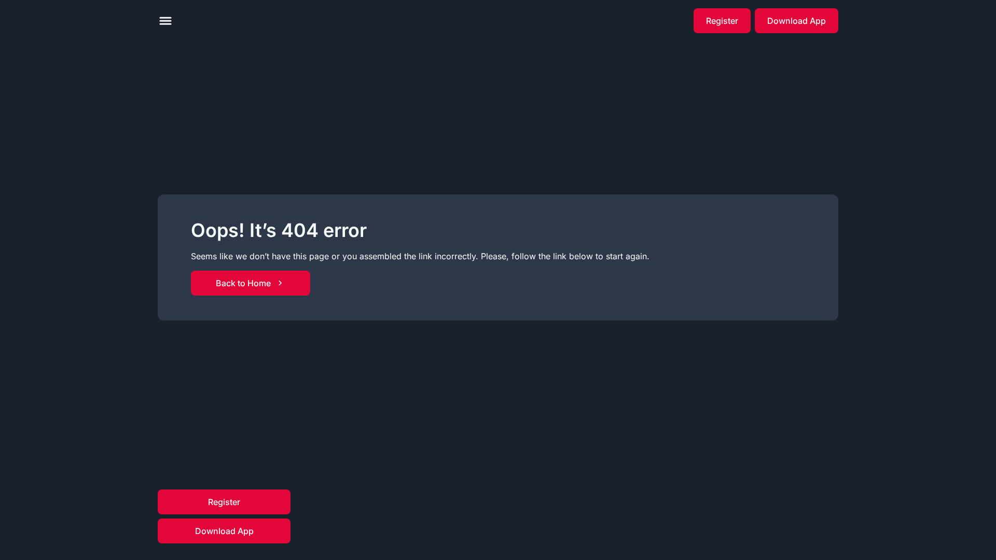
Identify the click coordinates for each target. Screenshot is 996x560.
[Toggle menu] (165, 21)
